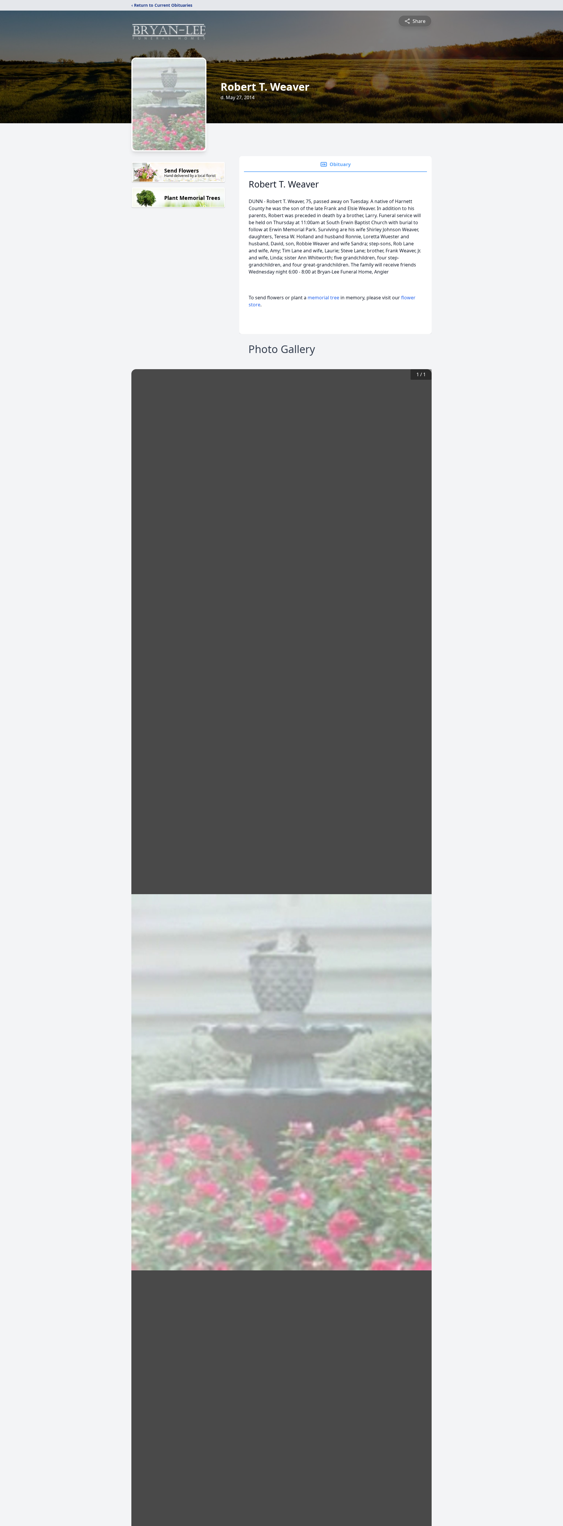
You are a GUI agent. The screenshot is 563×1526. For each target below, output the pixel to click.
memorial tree (323, 297)
